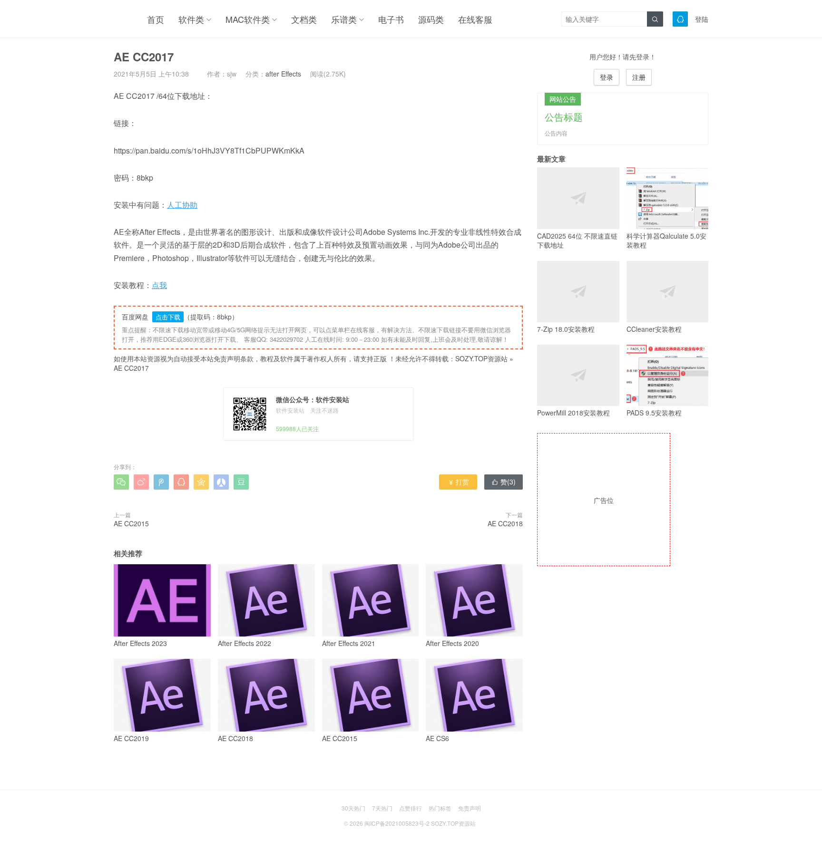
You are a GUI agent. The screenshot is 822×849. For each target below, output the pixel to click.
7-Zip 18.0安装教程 (566, 329)
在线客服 (475, 19)
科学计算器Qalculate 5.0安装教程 (666, 240)
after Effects (283, 73)
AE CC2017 (131, 368)
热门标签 (440, 808)
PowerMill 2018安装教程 (573, 412)
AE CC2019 (131, 738)
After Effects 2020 (452, 643)
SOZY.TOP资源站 (481, 358)
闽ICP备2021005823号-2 (397, 823)
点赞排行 (410, 808)
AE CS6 (437, 738)
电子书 (391, 19)
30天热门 (353, 808)
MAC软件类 (247, 19)
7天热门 (382, 808)
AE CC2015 (131, 523)
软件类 (191, 19)
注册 (639, 77)
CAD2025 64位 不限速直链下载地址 (577, 240)
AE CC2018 (505, 523)
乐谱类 (344, 19)
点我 (159, 285)
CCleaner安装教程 (654, 329)
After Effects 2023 (140, 643)
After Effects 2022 (244, 643)
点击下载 (168, 316)
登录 (606, 77)
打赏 (458, 481)
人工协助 (182, 204)
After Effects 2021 (348, 643)
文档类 (304, 19)
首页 (155, 19)
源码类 (431, 19)
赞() (503, 481)
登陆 (701, 19)
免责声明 (469, 808)
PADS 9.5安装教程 (654, 412)
